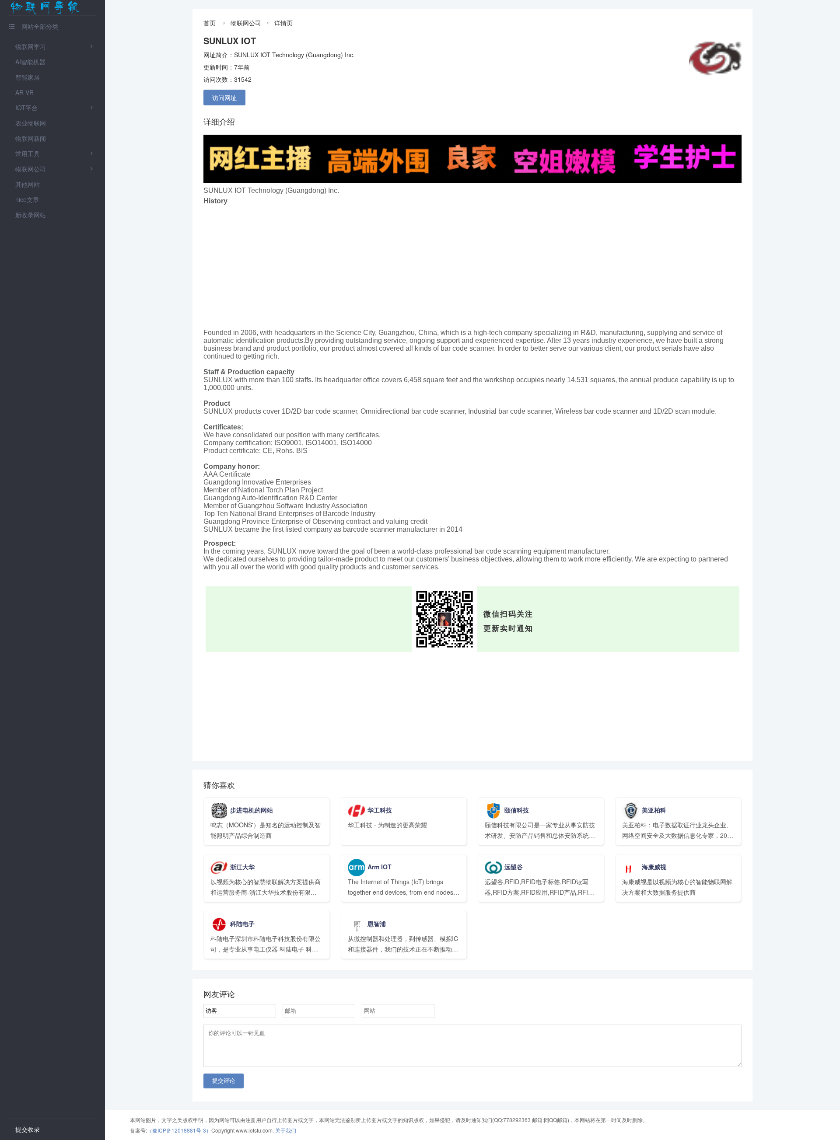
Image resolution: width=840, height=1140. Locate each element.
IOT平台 (26, 107)
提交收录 (27, 1129)
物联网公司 (30, 168)
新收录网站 (30, 214)
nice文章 (27, 199)
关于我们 (285, 1130)
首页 (209, 22)
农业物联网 (30, 123)
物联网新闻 (30, 138)
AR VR (24, 92)
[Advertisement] (472, 267)
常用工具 (27, 153)
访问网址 (224, 97)
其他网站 (27, 184)
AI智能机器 (30, 61)
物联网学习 (30, 46)
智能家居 (27, 77)
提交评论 (223, 1080)
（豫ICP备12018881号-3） (179, 1130)
